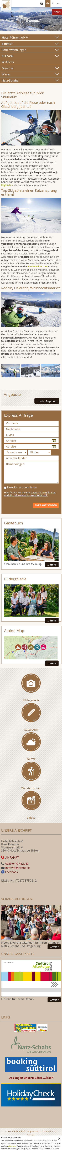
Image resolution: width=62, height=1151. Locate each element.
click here (12, 1146)
